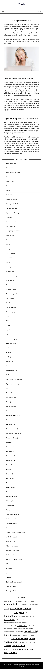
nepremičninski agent (10, 625)
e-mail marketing (26, 604)
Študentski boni (11, 496)
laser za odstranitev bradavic (23, 616)
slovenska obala (20, 638)
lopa (33, 616)
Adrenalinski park (11, 163)
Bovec (8, 190)
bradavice (20, 601)
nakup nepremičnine (21, 619)
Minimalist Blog (27, 664)
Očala (8, 375)
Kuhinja (8, 321)
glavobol (6, 609)
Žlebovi (8, 577)
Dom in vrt (9, 217)
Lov (7, 334)
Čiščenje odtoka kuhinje (14, 204)
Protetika (9, 442)
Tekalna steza (10, 505)
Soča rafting (10, 478)
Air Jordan (9, 168)
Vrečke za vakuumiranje (14, 559)
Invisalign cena (11, 267)
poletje (7, 635)
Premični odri (10, 424)
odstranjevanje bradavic (10, 628)
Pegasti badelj (11, 397)
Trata (8, 528)
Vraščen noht (10, 555)
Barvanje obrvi (11, 177)
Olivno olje (9, 393)
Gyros (8, 244)
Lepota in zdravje (12, 330)
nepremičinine (25, 622)
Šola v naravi (10, 483)
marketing (9, 619)
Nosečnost (9, 361)
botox (5, 601)
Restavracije (10, 451)
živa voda (9, 573)
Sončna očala (10, 492)
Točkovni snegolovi (12, 514)
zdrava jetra (18, 645)
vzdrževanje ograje (31, 642)
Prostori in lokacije (12, 438)
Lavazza (9, 325)
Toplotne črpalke (11, 523)
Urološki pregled (11, 537)
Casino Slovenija (11, 199)
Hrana (8, 262)
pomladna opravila (17, 635)
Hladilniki (9, 258)
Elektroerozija (10, 226)
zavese (7, 645)
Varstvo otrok (10, 541)
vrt (18, 642)
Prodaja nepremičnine (13, 433)
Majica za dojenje (12, 339)
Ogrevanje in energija (13, 384)
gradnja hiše (16, 608)
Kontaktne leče (11, 307)
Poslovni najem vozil (13, 415)
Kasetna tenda (11, 289)
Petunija (9, 402)
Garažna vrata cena (12, 240)
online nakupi (30, 628)
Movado (8, 352)
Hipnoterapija (10, 253)
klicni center (8, 101)
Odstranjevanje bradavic (14, 379)
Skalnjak (8, 469)
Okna (7, 388)
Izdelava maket (11, 271)
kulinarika (9, 616)
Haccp (8, 249)
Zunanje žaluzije (11, 591)
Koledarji (9, 303)
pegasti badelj (31, 631)
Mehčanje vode (11, 343)
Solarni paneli (10, 487)
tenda (32, 638)
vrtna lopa (23, 642)
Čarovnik (9, 195)
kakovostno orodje (29, 612)
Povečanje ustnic (12, 420)
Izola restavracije (11, 276)
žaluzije (13, 652)
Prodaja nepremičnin (13, 429)
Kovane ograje (11, 312)
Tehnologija (10, 501)
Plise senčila (10, 411)
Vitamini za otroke (12, 546)
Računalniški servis (12, 447)
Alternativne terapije (13, 172)
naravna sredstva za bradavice (12, 622)
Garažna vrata (10, 235)
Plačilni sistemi (11, 406)
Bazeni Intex (10, 181)
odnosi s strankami (33, 625)
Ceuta (21, 4)
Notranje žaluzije (11, 370)
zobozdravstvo (26, 649)
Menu (39, 11)
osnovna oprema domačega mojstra (13, 631)
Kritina (8, 316)
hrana (27, 608)
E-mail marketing (11, 222)
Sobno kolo (10, 474)
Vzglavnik (9, 568)
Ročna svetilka (11, 456)
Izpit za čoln (10, 280)
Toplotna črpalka (11, 519)
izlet (16, 612)
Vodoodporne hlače (12, 550)
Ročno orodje (10, 460)
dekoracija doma (12, 604)
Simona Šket (10, 465)
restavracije (7, 638)
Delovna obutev (11, 208)
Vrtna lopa (9, 564)
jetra (21, 612)
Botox (8, 186)
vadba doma (10, 642)
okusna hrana (21, 628)
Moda (8, 348)
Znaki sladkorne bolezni (14, 582)
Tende (8, 510)
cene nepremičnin (29, 601)
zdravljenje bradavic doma (11, 649)
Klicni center (10, 298)
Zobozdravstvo (11, 586)
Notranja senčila (11, 366)
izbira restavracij (8, 612)
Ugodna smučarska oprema (15, 532)
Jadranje (9, 285)
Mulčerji (8, 357)
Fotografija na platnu (13, 231)
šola (6, 652)
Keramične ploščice (12, 294)
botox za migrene (12, 601)
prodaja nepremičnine (28, 635)
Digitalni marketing (12, 213)
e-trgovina (35, 604)
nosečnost (22, 625)
